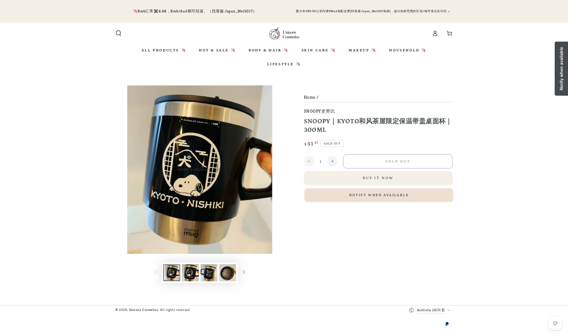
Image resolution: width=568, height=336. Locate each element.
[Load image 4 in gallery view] (227, 272)
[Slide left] (155, 273)
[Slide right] (244, 273)
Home (309, 97)
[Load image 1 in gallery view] (171, 272)
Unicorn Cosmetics (144, 310)
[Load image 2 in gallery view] (190, 272)
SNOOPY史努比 (319, 111)
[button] (118, 33)
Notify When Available (379, 195)
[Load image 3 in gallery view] (209, 272)
